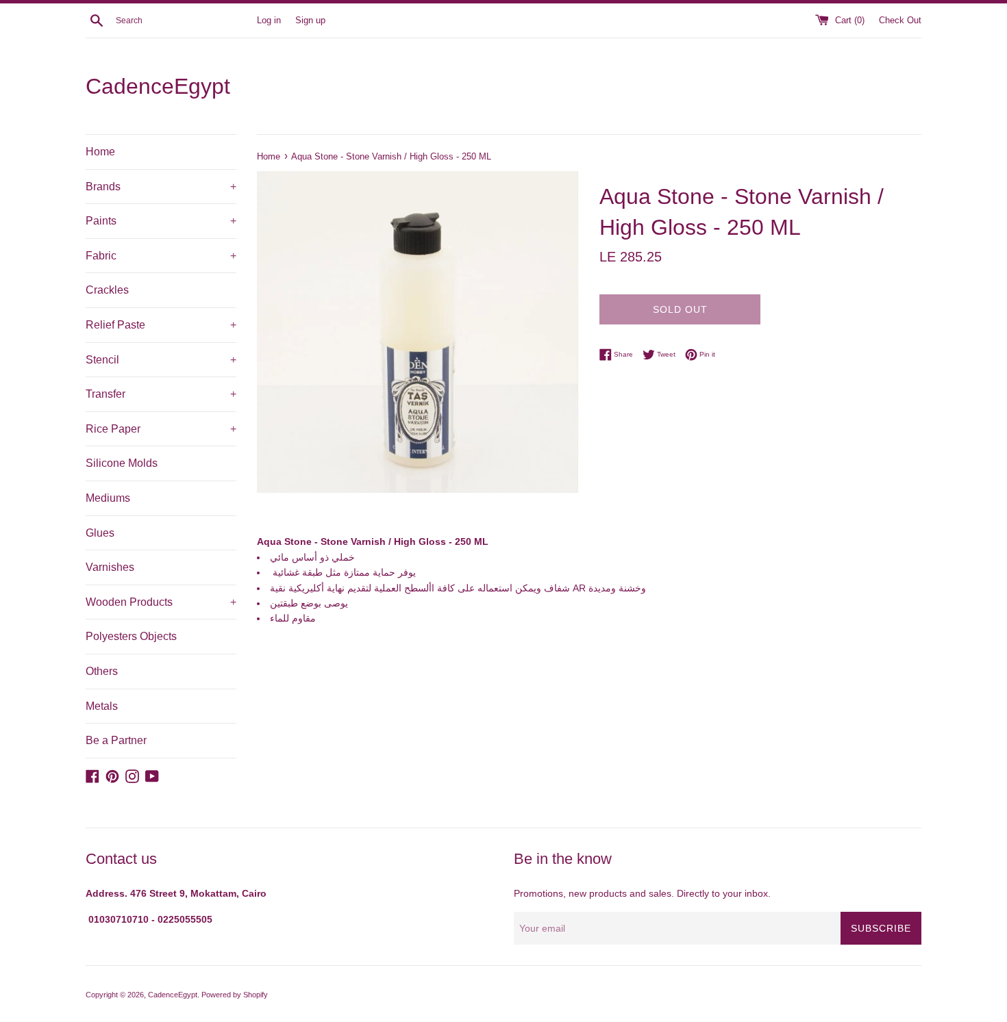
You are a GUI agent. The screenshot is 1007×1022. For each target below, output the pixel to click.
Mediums (108, 498)
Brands (161, 186)
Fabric (161, 255)
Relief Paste (161, 325)
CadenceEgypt (158, 86)
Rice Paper (161, 429)
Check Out (900, 20)
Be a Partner (116, 740)
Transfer (161, 394)
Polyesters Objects (131, 636)
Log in (269, 20)
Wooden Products (161, 602)
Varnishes (110, 567)
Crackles (107, 290)
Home (100, 151)
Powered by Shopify (234, 995)
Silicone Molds (122, 463)
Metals (102, 706)
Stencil (161, 360)
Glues (100, 533)
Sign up (310, 20)
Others (102, 671)
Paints (161, 221)
